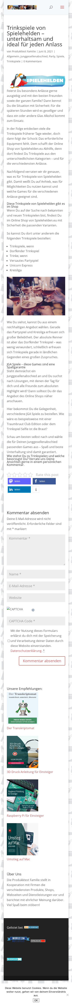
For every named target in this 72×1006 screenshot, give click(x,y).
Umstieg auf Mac (18, 859)
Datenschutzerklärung (26, 651)
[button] (19, 481)
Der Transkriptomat (20, 728)
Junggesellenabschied (34, 56)
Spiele (60, 56)
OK (36, 1000)
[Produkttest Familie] (31, 928)
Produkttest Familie (24, 51)
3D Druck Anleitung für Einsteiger (30, 772)
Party (52, 56)
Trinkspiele (13, 61)
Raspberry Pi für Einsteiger (25, 816)
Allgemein (13, 56)
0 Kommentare (32, 61)
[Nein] (67, 995)
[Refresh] (33, 609)
